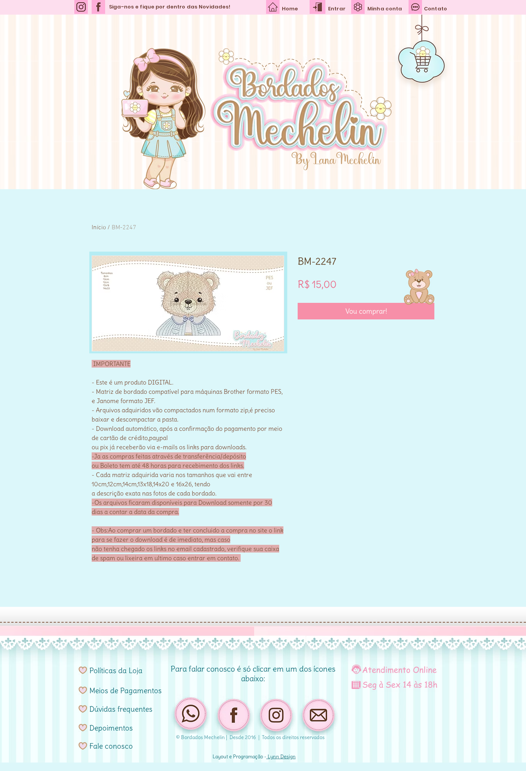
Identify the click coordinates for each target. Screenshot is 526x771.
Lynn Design (281, 756)
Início (99, 228)
